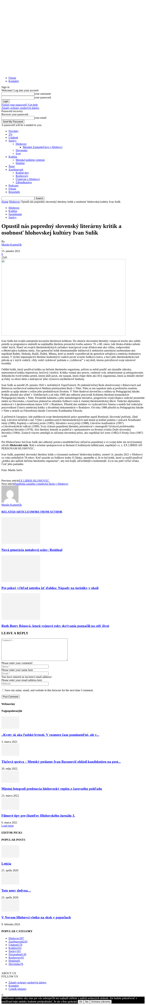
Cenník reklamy (18, 988)
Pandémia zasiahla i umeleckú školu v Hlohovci (41, 483)
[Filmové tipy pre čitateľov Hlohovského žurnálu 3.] (10, 808)
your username (42, 93)
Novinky (14, 131)
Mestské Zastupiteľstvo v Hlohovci (42, 147)
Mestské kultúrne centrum (30, 159)
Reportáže (14, 191)
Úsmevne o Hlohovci (28, 179)
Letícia (6, 863)
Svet (18, 153)
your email (40, 117)
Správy (13, 140)
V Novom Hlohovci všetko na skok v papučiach (36, 917)
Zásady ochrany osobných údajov (20, 107)
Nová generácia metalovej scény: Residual (31, 550)
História (20, 163)
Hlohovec (21, 143)
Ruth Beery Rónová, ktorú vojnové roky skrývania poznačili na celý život (55, 626)
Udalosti (13, 137)
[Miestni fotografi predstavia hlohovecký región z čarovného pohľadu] (10, 781)
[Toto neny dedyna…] (10, 883)
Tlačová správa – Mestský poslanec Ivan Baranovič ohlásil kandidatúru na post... (61, 761)
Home (4, 201)
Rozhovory (22, 175)
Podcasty (14, 185)
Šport (12, 166)
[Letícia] (10, 856)
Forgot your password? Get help (19, 104)
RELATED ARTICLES (16, 511)
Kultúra (13, 156)
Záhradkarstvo (24, 182)
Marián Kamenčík (11, 244)
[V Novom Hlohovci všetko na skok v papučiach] (10, 910)
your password (42, 97)
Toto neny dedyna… (16, 890)
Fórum (12, 77)
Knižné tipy (22, 172)
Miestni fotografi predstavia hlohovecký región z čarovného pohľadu (51, 789)
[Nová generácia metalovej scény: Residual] (20, 542)
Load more (7, 825)
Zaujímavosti (16, 169)
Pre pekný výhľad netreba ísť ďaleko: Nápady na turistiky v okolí (49, 588)
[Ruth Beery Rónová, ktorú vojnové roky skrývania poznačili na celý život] (20, 618)
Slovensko (21, 150)
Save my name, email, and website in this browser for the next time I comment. (49, 690)
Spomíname (15, 214)
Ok (80, 1001)
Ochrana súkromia (100, 1001)
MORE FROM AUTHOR (46, 511)
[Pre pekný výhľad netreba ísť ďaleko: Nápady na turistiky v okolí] (20, 580)
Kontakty (14, 81)
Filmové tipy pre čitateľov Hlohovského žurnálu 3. (38, 815)
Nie (86, 1001)
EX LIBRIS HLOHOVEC (34, 480)
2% (10, 134)
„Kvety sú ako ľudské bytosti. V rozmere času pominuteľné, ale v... (50, 735)
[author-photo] (10, 501)
